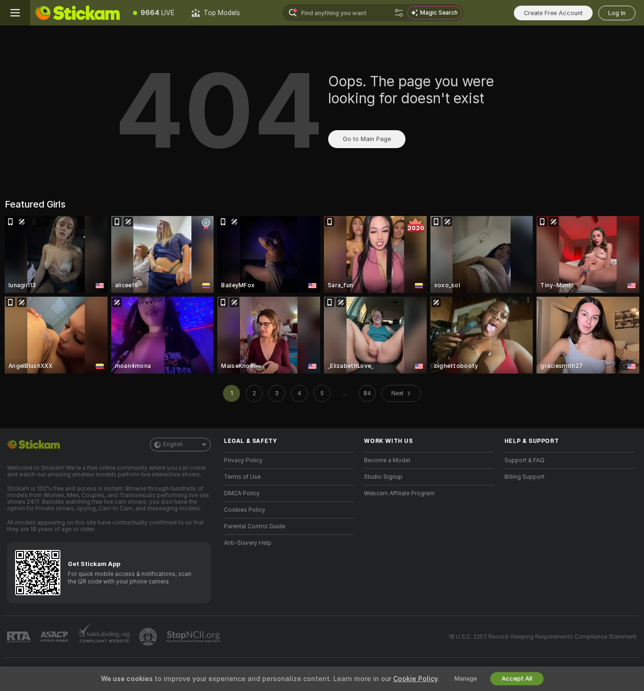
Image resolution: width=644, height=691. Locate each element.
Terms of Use (242, 477)
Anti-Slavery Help (248, 543)
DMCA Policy (242, 493)
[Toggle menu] (15, 12)
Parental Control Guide (254, 526)
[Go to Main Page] (77, 12)
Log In (617, 13)
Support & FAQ (524, 460)
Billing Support (524, 477)
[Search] (398, 12)
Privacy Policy (243, 460)
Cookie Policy (415, 679)
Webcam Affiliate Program (399, 493)
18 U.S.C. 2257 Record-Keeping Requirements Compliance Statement (542, 636)
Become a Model (387, 460)
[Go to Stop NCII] (194, 636)
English (173, 444)
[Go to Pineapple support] (149, 637)
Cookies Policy (244, 510)
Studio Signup (383, 477)
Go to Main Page (367, 138)
